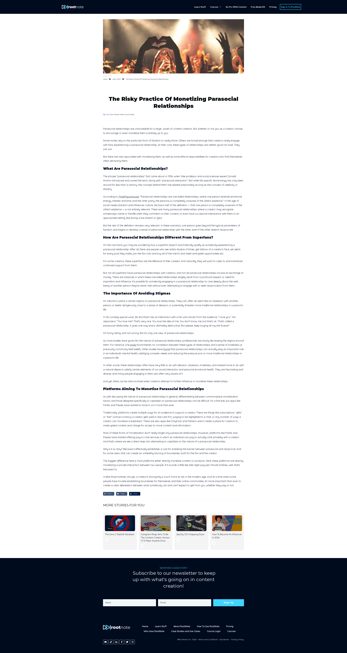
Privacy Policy (237, 639)
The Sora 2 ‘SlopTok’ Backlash (119, 534)
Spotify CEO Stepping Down (190, 534)
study (133, 344)
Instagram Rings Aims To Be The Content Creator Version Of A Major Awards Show (155, 537)
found (166, 349)
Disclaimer (224, 639)
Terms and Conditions (208, 639)
